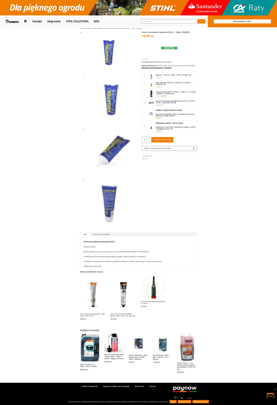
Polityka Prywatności (90, 386)
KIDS (96, 21)
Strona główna (85, 28)
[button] (81, 32)
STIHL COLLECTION (77, 21)
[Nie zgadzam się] (274, 402)
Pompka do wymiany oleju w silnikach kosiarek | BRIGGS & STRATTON (175, 115)
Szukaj (201, 21)
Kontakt (37, 21)
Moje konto (54, 21)
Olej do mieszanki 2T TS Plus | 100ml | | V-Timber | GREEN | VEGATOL (176, 92)
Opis (85, 234)
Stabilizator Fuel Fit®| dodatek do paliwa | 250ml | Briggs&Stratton (176, 128)
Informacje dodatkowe (101, 234)
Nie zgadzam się (184, 402)
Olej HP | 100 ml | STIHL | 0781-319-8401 (172, 75)
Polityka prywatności (201, 402)
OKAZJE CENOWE (98, 28)
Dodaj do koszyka (162, 140)
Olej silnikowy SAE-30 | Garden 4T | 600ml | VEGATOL (173, 83)
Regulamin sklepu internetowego (116, 386)
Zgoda (173, 402)
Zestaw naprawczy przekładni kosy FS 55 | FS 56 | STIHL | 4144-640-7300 (176, 102)
